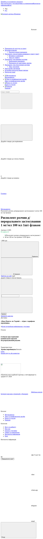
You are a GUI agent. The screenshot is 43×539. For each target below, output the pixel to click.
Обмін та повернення (25, 3)
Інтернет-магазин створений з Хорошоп (14, 394)
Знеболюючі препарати (17, 61)
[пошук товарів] (16, 101)
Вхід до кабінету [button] (10, 427)
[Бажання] (21, 150)
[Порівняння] (16, 133)
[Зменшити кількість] (16, 287)
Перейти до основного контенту (12, 2)
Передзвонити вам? (8, 459)
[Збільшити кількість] (16, 305)
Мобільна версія (36, 392)
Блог (10, 5)
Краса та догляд (10, 84)
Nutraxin (7, 88)
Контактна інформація (12, 434)
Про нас (3, 3)
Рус (6, 10)
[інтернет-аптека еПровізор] (11, 373)
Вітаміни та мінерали (16, 56)
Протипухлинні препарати (18, 52)
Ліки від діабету (14, 57)
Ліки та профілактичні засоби (15, 81)
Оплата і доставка (12, 3)
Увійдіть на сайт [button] (6, 276)
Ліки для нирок (14, 67)
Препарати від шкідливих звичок (20, 63)
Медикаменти (9, 77)
